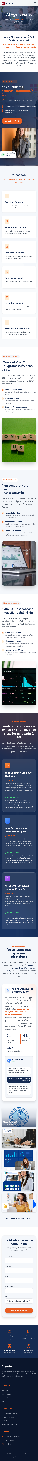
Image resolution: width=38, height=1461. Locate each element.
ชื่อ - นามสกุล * (9, 1256)
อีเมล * (7, 1276)
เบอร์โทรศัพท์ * (9, 1266)
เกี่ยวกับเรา (5, 1391)
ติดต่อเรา (4, 1401)
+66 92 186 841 (10, 1441)
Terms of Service (23, 1457)
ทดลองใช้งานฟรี (11, 121)
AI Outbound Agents (9, 1421)
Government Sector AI (10, 1424)
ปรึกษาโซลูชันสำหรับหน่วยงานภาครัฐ (18, 1218)
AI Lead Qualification (9, 1417)
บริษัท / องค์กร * (10, 1287)
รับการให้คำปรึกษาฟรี (19, 1310)
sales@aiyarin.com (10, 1444)
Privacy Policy (13, 1457)
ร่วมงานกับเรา (6, 1398)
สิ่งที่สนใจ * (8, 1297)
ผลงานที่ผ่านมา (6, 1394)
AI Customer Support (9, 1414)
